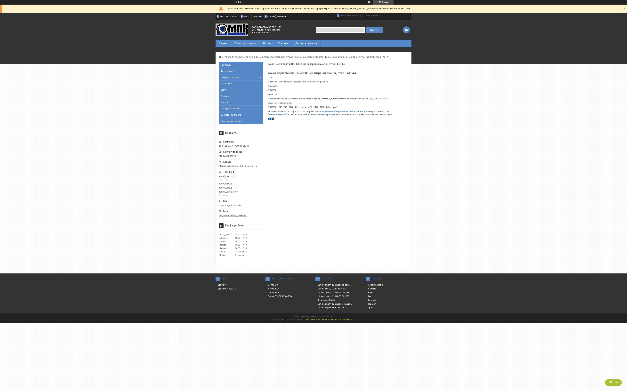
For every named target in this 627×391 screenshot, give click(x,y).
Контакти (283, 43)
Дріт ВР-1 (222, 285)
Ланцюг (372, 304)
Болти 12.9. (273, 292)
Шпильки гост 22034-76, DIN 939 (333, 296)
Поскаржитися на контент (316, 319)
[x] (273, 119)
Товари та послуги (244, 43)
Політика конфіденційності (341, 319)
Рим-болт (373, 300)
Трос (370, 307)
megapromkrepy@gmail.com (233, 215)
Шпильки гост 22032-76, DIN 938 (333, 292)
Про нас (267, 43)
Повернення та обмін (231, 121)
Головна (223, 43)
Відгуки (224, 102)
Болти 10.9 (273, 288)
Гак (369, 296)
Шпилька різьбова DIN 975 (331, 307)
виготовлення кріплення (324, 114)
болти (352, 111)
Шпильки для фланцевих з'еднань (335, 285)
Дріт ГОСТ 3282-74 (227, 288)
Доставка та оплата (306, 43)
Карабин (372, 288)
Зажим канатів (375, 285)
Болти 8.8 (273, 285)
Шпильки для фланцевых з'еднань (335, 304)
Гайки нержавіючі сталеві (309, 57)
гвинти (359, 111)
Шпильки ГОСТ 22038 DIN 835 (332, 288)
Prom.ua (329, 316)
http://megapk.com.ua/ (230, 205)
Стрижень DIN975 (326, 300)
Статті (224, 90)
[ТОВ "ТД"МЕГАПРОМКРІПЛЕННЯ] (232, 30)
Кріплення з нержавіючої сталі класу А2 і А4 (269, 57)
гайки (318, 111)
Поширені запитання (231, 108)
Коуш (371, 292)
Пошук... (374, 30)
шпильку (368, 111)
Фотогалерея (227, 71)
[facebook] (269, 119)
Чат (616, 382)
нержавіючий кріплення (335, 111)
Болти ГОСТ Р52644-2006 (280, 296)
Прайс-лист (226, 83)
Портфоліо (226, 65)
